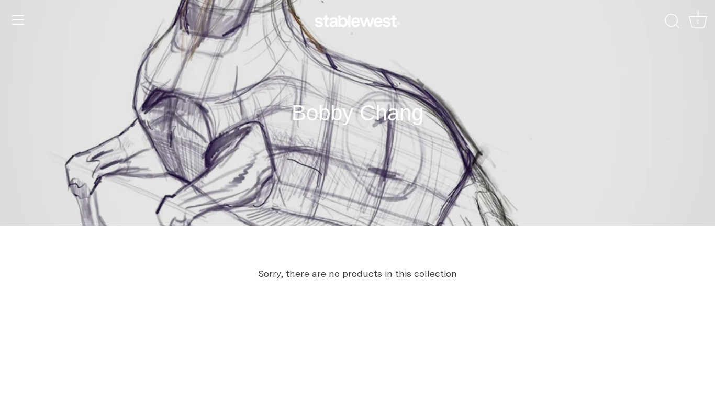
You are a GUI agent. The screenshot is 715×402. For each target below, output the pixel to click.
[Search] (672, 21)
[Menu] (18, 19)
